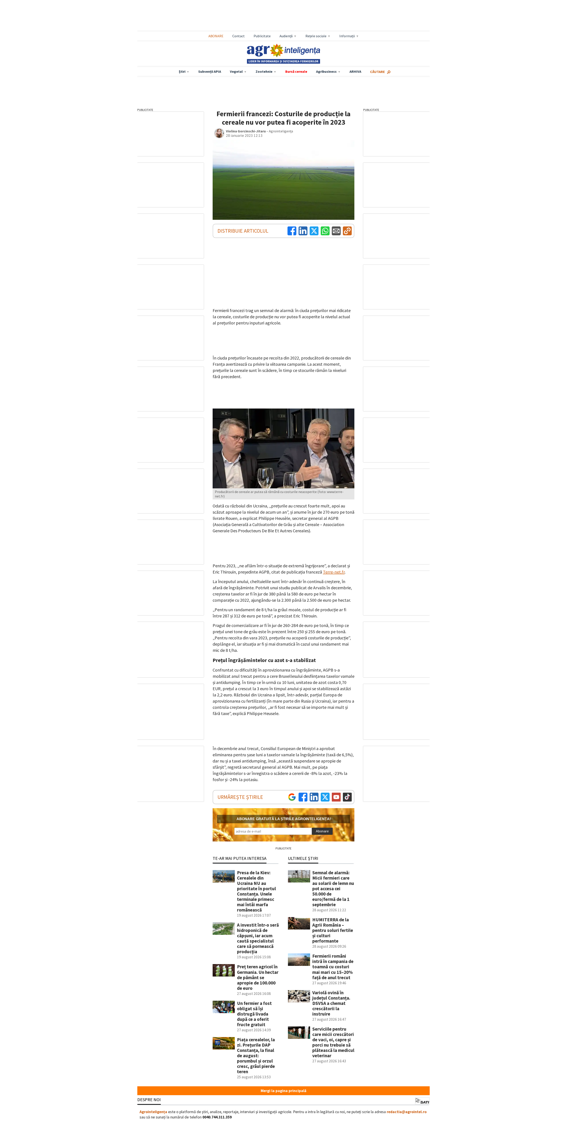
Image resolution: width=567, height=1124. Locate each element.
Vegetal (236, 71)
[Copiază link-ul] (347, 230)
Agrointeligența (153, 1111)
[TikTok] (347, 797)
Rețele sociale (315, 36)
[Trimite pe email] (336, 230)
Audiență (286, 36)
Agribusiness (326, 71)
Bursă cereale (296, 71)
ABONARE (215, 36)
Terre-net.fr (334, 572)
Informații (347, 36)
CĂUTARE (377, 71)
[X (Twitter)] (314, 230)
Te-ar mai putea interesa (239, 858)
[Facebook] (291, 230)
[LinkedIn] (303, 230)
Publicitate (262, 36)
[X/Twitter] (325, 797)
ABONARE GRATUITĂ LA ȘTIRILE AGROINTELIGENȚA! (284, 819)
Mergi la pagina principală (283, 1090)
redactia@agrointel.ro (407, 1111)
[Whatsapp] (325, 230)
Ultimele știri (303, 858)
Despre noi (149, 1099)
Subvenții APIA (209, 71)
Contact (238, 36)
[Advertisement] (283, 16)
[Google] (291, 797)
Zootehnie (264, 71)
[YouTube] (336, 797)
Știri (182, 71)
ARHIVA (355, 71)
